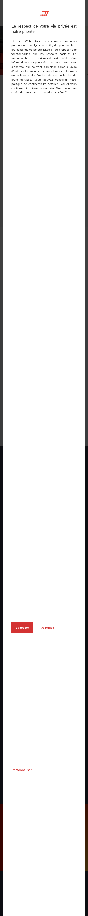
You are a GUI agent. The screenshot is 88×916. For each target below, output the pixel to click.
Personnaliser (21, 770)
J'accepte (22, 627)
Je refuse (47, 627)
